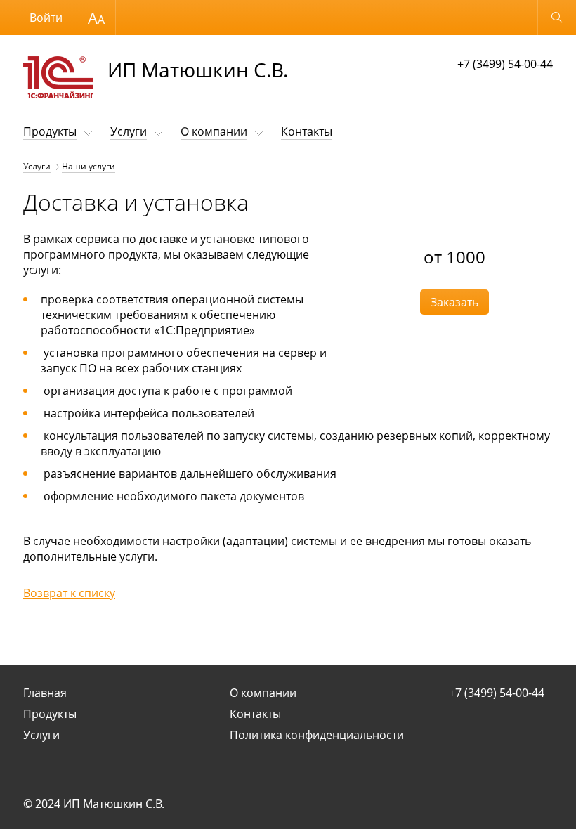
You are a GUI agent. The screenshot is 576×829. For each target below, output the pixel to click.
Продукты (50, 131)
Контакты (306, 131)
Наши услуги (88, 166)
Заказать (454, 302)
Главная (45, 692)
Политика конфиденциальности (317, 735)
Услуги (128, 131)
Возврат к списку (69, 593)
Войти (46, 17)
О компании (214, 131)
